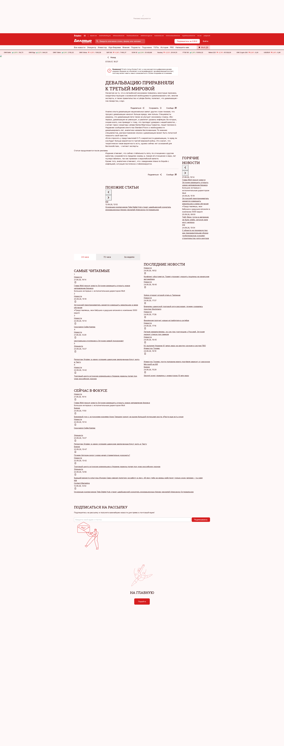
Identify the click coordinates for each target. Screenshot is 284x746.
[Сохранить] (75, 282)
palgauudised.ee (209, 35)
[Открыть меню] (84, 35)
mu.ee (199, 35)
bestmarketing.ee (105, 35)
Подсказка (147, 47)
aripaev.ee (93, 35)
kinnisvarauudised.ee (173, 35)
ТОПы (156, 47)
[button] (132, 519)
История (164, 47)
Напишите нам (182, 47)
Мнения (125, 47)
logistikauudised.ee (188, 35)
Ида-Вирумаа (114, 47)
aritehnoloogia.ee (146, 35)
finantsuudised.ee (132, 35)
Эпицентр (91, 47)
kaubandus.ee (159, 35)
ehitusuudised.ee (118, 35)
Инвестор (102, 47)
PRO (172, 47)
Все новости (79, 47)
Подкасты (135, 47)
